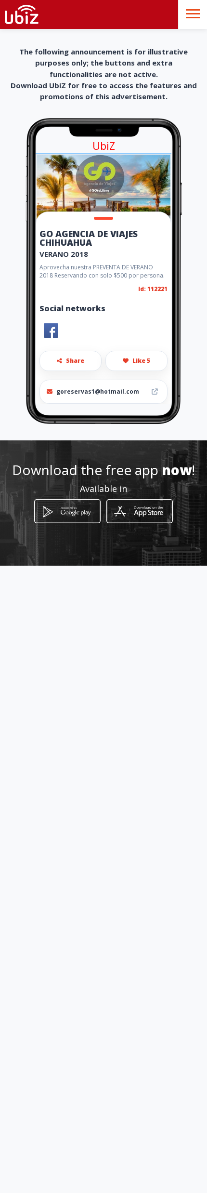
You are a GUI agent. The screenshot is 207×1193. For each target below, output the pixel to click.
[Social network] (51, 330)
